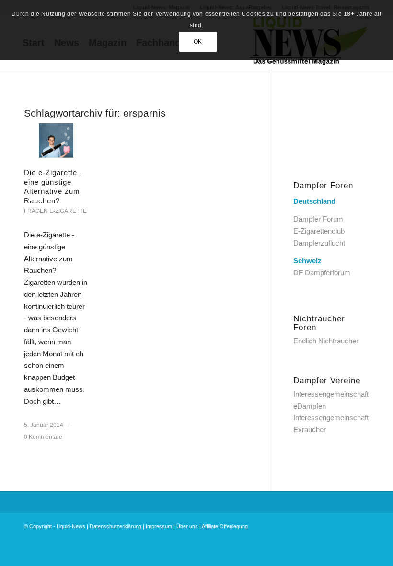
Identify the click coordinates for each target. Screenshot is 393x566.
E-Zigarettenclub (319, 231)
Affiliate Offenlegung (225, 526)
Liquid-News (71, 526)
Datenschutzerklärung (115, 526)
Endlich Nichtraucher (325, 341)
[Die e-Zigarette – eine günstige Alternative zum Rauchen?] (56, 140)
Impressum (159, 526)
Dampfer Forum (318, 219)
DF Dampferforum (321, 273)
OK (198, 41)
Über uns (187, 526)
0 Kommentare (43, 437)
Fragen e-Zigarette (55, 211)
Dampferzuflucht (319, 243)
